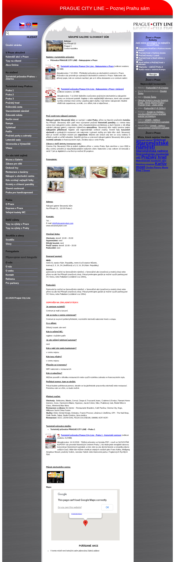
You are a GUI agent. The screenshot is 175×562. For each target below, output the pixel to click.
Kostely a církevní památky (20, 184)
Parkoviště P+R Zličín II (154, 108)
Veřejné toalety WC (15, 212)
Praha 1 (10, 90)
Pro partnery (12, 283)
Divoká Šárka (150, 97)
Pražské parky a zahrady (18, 135)
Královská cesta (14, 107)
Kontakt (10, 275)
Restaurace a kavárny (17, 172)
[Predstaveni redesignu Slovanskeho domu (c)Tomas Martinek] (99, 172)
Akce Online (12, 65)
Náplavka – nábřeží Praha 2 (151, 67)
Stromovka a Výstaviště (18, 144)
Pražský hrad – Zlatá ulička (150, 105)
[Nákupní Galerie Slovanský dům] (55, 172)
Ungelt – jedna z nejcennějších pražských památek (153, 121)
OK (107, 507)
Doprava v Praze (14, 208)
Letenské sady (13, 139)
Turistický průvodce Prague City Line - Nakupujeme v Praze (87, 66)
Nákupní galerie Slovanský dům (88, 37)
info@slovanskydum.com (62, 223)
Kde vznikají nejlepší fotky (19, 180)
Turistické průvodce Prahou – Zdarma (21, 77)
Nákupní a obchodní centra (20, 176)
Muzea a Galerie (14, 159)
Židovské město (14, 115)
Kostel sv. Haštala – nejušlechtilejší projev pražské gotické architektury (152, 114)
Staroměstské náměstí (17, 111)
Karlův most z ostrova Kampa (152, 69)
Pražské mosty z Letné (149, 55)
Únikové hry (12, 168)
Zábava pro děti (14, 163)
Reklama (10, 279)
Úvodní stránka (14, 45)
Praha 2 (10, 94)
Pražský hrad (12, 103)
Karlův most (12, 119)
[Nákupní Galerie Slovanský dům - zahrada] (77, 172)
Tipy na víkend (13, 61)
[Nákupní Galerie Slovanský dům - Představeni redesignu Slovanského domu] (55, 186)
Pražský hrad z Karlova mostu (152, 53)
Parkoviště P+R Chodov (157, 88)
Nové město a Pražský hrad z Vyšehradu (150, 63)
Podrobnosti (76, 513)
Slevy (8, 244)
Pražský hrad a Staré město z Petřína (150, 59)
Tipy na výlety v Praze (17, 224)
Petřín (9, 131)
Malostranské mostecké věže (151, 161)
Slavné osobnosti (15, 188)
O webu (10, 270)
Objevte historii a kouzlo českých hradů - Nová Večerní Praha (153, 101)
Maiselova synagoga (145, 164)
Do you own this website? (70, 507)
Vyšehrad (11, 127)
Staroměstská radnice (152, 151)
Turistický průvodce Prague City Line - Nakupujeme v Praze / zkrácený (92, 89)
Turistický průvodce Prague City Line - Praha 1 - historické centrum (91, 435)
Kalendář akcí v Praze (17, 56)
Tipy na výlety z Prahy (17, 228)
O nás (9, 266)
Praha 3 (10, 98)
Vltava (9, 148)
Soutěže (10, 239)
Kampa (9, 123)
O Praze (10, 204)
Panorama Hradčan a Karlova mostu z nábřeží (153, 49)
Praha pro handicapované (19, 192)
